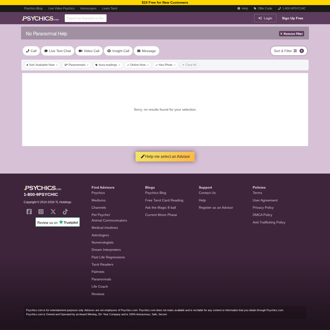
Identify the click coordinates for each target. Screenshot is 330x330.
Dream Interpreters (106, 250)
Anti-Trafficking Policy (269, 222)
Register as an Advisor (216, 207)
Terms (257, 193)
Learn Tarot (109, 8)
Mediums (99, 200)
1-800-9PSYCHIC (294, 8)
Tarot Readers (102, 264)
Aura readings (108, 65)
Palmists (98, 272)
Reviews (98, 294)
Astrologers (100, 235)
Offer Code (264, 8)
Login (267, 18)
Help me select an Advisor (167, 156)
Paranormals (77, 65)
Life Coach (100, 286)
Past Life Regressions (108, 257)
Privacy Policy (263, 207)
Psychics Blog (33, 8)
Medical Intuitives (105, 228)
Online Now (138, 65)
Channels (99, 207)
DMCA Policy (262, 215)
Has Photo (165, 65)
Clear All (190, 65)
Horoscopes (88, 8)
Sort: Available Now (42, 65)
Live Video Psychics (61, 8)
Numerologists (103, 242)
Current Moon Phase (161, 215)
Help (244, 8)
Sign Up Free (292, 18)
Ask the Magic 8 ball (160, 207)
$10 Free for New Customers (165, 2)
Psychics (98, 193)
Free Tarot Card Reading (164, 200)
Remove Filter (293, 33)
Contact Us (207, 193)
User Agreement (265, 200)
